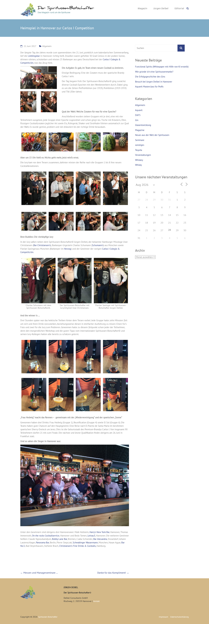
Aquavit (138, 110)
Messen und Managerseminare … (39, 572)
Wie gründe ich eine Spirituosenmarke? (154, 71)
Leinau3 (91, 535)
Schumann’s (97, 245)
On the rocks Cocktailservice (45, 535)
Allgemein (47, 46)
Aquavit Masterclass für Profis (149, 86)
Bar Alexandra (100, 539)
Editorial (179, 8)
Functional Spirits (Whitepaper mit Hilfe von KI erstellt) (161, 66)
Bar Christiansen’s (42, 245)
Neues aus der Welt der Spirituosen (152, 135)
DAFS (137, 115)
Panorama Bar (42, 542)
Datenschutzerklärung (179, 617)
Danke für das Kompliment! (113, 572)
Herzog (67, 248)
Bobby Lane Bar (59, 539)
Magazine (139, 130)
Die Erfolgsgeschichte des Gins (150, 76)
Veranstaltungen (143, 154)
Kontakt (96, 601)
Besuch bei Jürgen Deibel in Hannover (153, 81)
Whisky (138, 164)
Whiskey (139, 160)
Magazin (142, 8)
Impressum (163, 617)
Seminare (139, 140)
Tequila (138, 150)
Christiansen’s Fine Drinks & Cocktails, (77, 545)
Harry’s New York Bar (99, 532)
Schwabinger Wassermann (85, 542)
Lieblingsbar (34, 55)
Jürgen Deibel (160, 8)
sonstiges (139, 145)
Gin (136, 120)
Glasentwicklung (143, 125)
